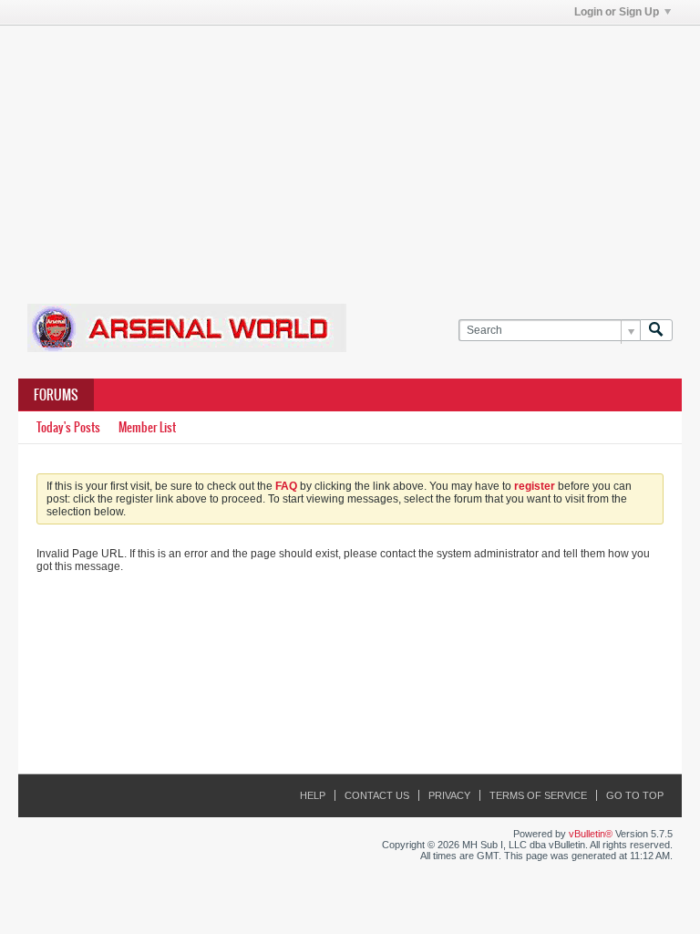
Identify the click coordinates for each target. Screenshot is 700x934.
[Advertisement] (359, 153)
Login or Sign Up (616, 11)
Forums (56, 395)
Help (312, 795)
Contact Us (377, 795)
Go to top (635, 795)
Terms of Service (538, 795)
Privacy (449, 795)
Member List (147, 427)
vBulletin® (590, 833)
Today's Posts (68, 427)
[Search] (656, 330)
